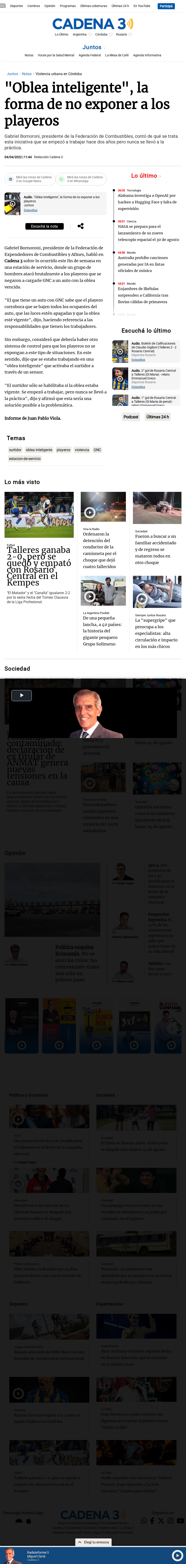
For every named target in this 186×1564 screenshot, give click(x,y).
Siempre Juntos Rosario (150, 615)
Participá (166, 6)
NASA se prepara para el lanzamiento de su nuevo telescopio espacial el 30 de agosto (148, 233)
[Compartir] (80, 226)
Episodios (30, 210)
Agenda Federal (90, 55)
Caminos (33, 6)
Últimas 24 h (120, 6)
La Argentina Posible (96, 613)
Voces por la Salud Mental (56, 55)
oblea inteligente (39, 450)
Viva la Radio (91, 529)
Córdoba (101, 34)
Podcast (131, 416)
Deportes (16, 6)
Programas (68, 6)
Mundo (131, 252)
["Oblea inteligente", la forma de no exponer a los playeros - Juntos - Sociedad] (12, 203)
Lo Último (61, 34)
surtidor (15, 450)
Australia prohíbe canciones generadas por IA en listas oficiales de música (143, 264)
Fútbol (11, 545)
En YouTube (142, 6)
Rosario (121, 34)
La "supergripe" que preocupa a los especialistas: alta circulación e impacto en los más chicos (156, 633)
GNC (97, 450)
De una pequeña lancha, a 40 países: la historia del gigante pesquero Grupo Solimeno (102, 631)
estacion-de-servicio (25, 459)
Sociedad (141, 531)
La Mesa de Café (117, 55)
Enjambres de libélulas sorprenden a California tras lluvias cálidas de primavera (143, 295)
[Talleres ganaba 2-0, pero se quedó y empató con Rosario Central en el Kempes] (39, 515)
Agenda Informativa (147, 55)
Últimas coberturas (93, 6)
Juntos (93, 47)
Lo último (145, 175)
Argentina (80, 34)
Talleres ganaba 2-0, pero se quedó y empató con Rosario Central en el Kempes (39, 566)
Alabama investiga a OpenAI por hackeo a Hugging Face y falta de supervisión (147, 202)
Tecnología (134, 190)
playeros (63, 450)
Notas (29, 55)
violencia (82, 450)
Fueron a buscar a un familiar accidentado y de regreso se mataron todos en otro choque (155, 549)
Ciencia (131, 221)
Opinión (49, 6)
